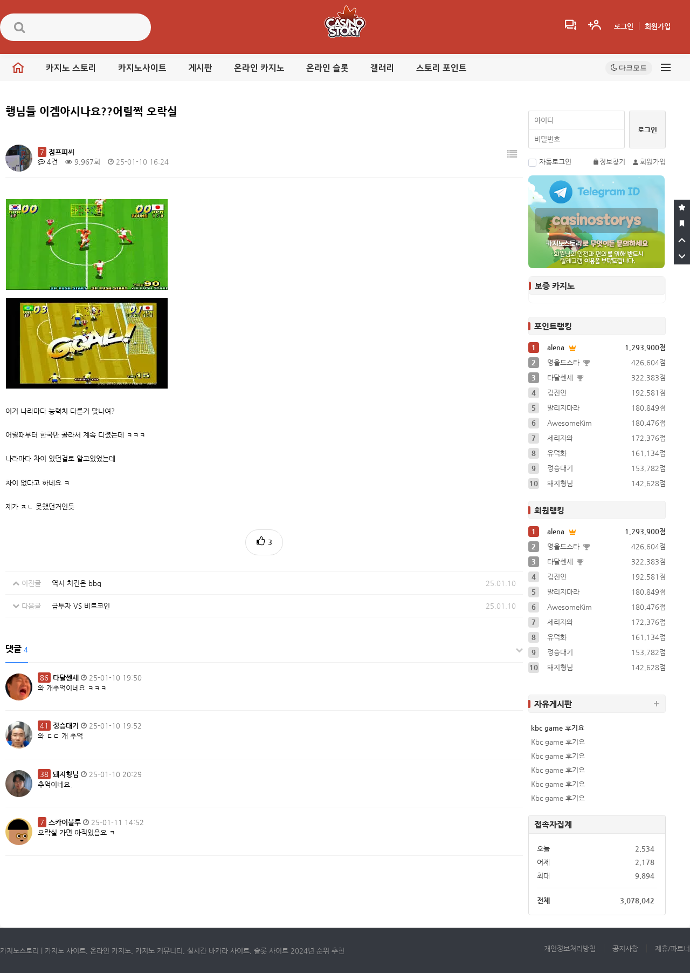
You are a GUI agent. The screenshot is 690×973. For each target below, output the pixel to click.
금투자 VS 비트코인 (81, 606)
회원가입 (658, 26)
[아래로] (682, 256)
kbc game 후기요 (557, 728)
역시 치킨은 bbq (76, 583)
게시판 (200, 68)
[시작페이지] (682, 224)
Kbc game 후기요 (558, 742)
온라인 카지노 (259, 68)
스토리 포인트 (441, 68)
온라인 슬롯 (327, 68)
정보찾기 (612, 162)
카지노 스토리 (71, 68)
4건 (51, 162)
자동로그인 (555, 162)
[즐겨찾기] (682, 208)
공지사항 (625, 948)
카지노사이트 (142, 68)
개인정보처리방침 (570, 948)
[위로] (682, 240)
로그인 (623, 26)
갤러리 (382, 68)
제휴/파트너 (672, 948)
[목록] (512, 154)
